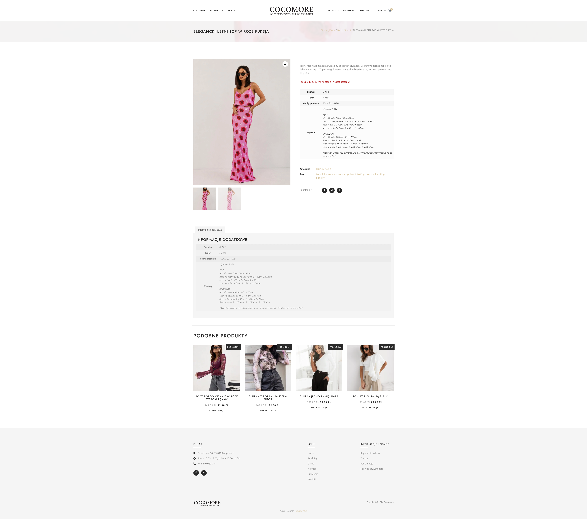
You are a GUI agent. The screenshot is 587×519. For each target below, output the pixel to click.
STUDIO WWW (302, 511)
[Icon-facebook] (196, 473)
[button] (285, 64)
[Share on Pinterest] (339, 190)
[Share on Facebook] (324, 190)
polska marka (370, 174)
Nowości (333, 10)
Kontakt (364, 10)
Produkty (215, 10)
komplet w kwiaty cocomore (331, 174)
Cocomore (199, 10)
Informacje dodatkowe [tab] (210, 230)
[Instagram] (204, 473)
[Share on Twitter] (332, 190)
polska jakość (354, 174)
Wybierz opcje (217, 411)
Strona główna (328, 30)
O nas (231, 10)
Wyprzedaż (349, 10)
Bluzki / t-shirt (344, 30)
